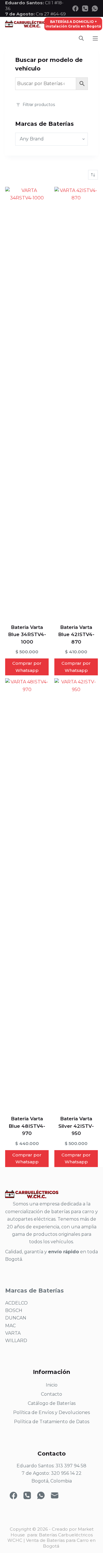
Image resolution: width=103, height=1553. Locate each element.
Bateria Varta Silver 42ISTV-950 (76, 1126)
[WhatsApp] (95, 8)
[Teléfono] (85, 8)
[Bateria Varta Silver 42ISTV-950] (76, 893)
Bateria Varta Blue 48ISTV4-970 (27, 1126)
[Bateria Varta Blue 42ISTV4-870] (76, 402)
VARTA (13, 1333)
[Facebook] (75, 8)
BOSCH (13, 1310)
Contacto (51, 1394)
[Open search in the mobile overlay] (81, 38)
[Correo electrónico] (54, 1495)
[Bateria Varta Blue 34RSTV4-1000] (27, 402)
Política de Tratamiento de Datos (51, 1421)
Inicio (52, 1385)
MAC (10, 1325)
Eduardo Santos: (25, 2)
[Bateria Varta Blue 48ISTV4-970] (27, 893)
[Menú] (95, 38)
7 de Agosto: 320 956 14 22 (52, 1473)
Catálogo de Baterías (52, 1403)
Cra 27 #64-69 (35, 14)
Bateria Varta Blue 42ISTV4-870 (76, 634)
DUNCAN (15, 1318)
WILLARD (16, 1340)
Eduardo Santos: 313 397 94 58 (51, 1465)
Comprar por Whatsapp (26, 666)
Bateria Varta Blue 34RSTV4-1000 (27, 634)
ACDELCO (16, 1303)
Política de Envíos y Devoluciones (51, 1412)
